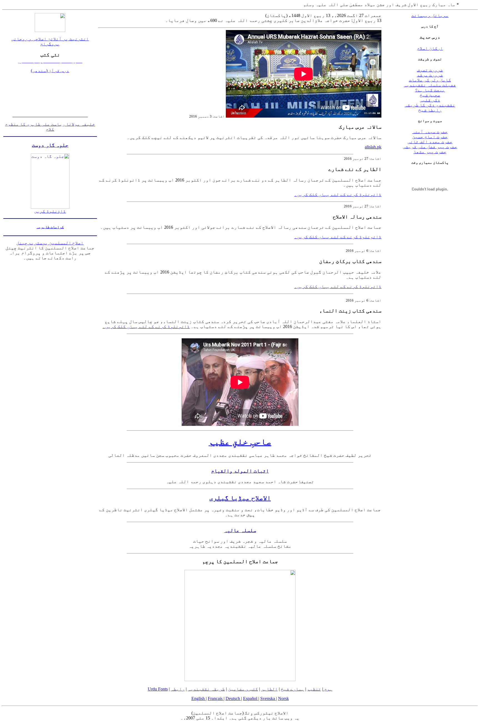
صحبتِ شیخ (430, 95)
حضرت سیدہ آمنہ (430, 131)
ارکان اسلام (430, 48)
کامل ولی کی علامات (430, 80)
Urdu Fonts (158, 689)
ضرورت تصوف (430, 70)
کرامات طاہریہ (50, 227)
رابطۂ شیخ (430, 110)
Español (250, 698)
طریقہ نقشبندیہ (206, 689)
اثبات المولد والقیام (240, 471)
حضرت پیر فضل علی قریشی (430, 146)
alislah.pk (373, 147)
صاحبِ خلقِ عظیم (240, 442)
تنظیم (314, 689)
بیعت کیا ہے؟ (430, 90)
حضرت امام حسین (430, 136)
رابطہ (178, 689)
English (198, 698)
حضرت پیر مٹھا (430, 151)
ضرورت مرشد (430, 75)
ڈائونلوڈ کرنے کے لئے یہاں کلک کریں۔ (337, 194)
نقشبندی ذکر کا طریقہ (430, 105)
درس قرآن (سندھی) (50, 64)
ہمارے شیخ (292, 689)
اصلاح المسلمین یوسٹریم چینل (50, 242)
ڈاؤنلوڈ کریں (50, 211)
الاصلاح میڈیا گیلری (240, 497)
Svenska (268, 698)
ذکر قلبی (430, 100)
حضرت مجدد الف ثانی (430, 141)
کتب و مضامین (243, 689)
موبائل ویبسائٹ (430, 15)
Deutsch (233, 698)
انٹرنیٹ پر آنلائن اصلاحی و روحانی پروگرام (50, 41)
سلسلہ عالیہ (240, 530)
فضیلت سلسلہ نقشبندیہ (430, 85)
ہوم (327, 689)
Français (216, 698)
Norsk (283, 698)
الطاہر (269, 689)
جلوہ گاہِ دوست (50, 145)
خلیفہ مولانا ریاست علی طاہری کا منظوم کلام (50, 126)
